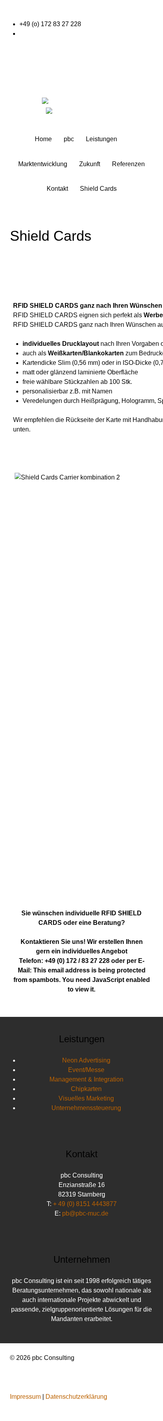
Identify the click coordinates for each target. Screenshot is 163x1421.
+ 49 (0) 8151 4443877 (85, 1203)
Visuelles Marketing (86, 1098)
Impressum (25, 1396)
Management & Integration (86, 1079)
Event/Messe (86, 1069)
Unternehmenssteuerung (86, 1108)
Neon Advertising (86, 1060)
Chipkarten (86, 1088)
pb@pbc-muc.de (42, 33)
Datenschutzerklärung (76, 1396)
